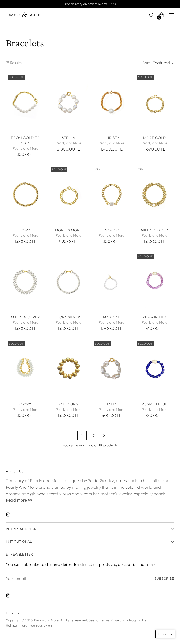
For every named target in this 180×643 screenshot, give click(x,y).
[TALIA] (111, 368)
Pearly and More (46, 620)
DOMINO (112, 230)
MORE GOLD (154, 138)
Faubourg (68, 404)
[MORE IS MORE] (68, 194)
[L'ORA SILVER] (68, 281)
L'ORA (25, 230)
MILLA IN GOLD (154, 230)
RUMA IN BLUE (154, 404)
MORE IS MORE (68, 230)
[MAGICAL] (111, 281)
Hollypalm (13, 625)
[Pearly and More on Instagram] (8, 515)
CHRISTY (111, 138)
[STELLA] (68, 102)
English (11, 613)
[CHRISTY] (111, 102)
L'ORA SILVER (68, 317)
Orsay (25, 404)
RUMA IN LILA (154, 317)
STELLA (68, 138)
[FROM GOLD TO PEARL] (25, 102)
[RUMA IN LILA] (154, 281)
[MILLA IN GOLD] (154, 194)
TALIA (111, 404)
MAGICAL (111, 317)
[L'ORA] (25, 194)
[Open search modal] (151, 15)
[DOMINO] (111, 194)
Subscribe (164, 578)
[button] (165, 634)
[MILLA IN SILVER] (25, 281)
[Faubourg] (68, 368)
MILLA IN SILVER (25, 317)
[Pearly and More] (23, 15)
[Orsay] (25, 368)
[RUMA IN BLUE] (154, 368)
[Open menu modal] (171, 15)
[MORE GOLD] (154, 102)
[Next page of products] (103, 435)
